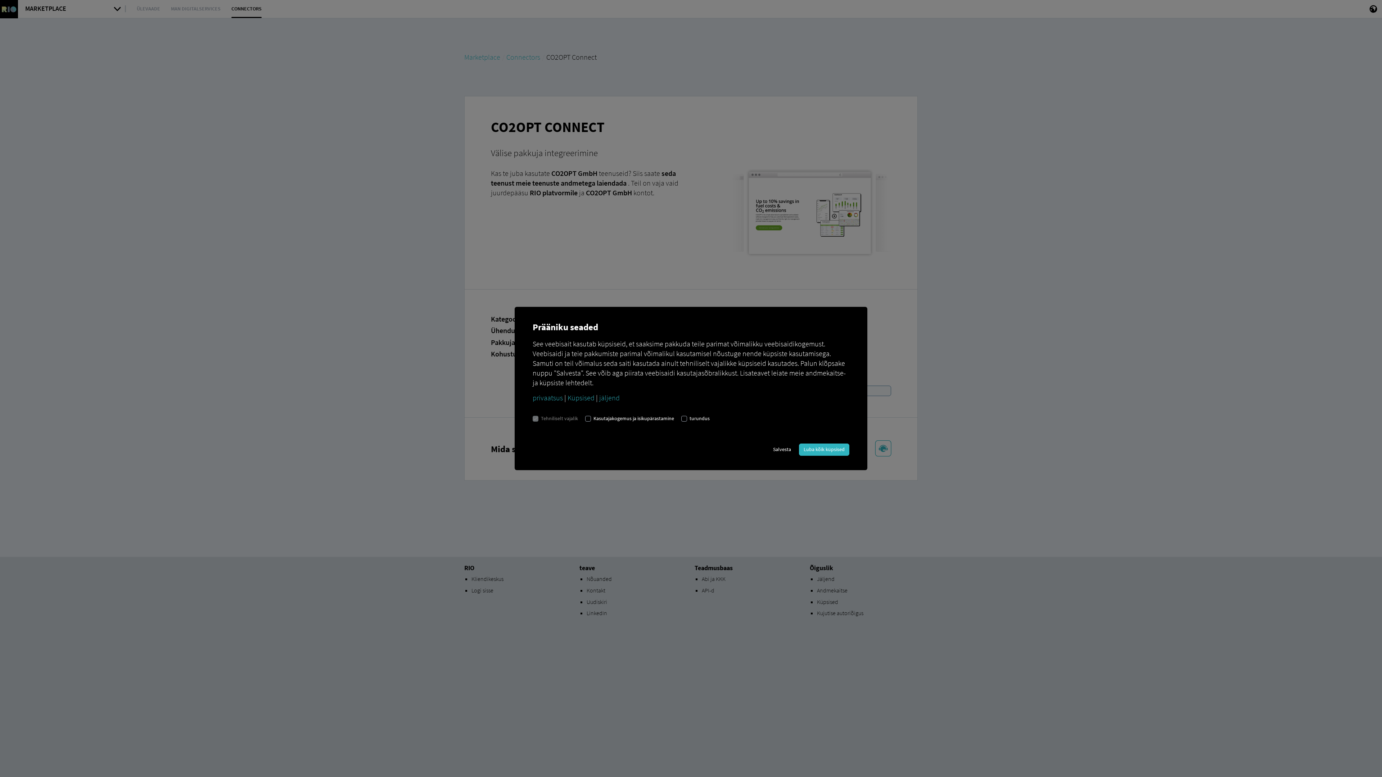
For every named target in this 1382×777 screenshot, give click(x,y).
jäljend (609, 397)
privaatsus (548, 397)
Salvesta (782, 449)
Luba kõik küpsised (824, 449)
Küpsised (581, 397)
